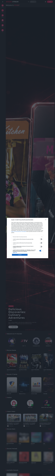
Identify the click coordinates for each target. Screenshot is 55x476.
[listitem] (27, 236)
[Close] (46, 220)
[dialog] (27, 238)
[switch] (40, 239)
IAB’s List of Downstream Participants (18, 231)
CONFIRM (19, 254)
